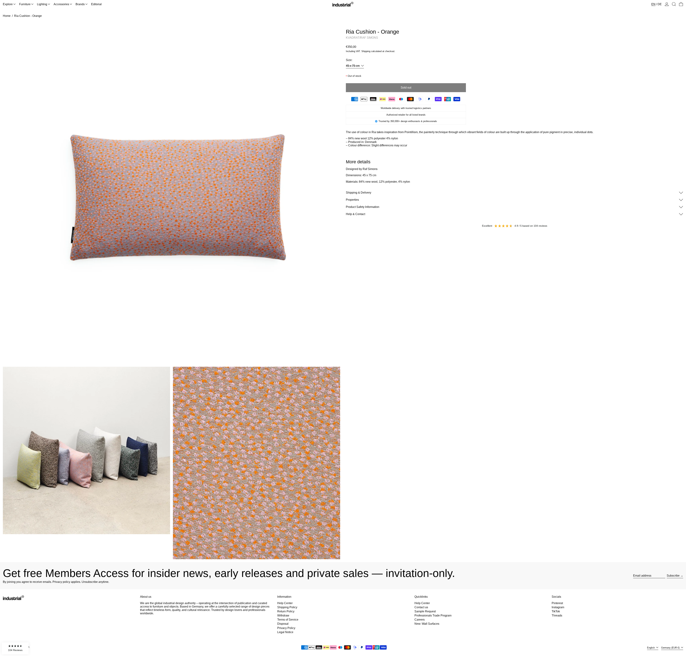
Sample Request (425, 611)
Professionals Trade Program (432, 615)
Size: (349, 60)
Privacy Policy (286, 628)
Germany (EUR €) (670, 647)
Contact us (421, 607)
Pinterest (557, 603)
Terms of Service (287, 619)
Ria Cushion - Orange (28, 15)
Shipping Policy (287, 607)
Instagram (558, 607)
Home (7, 15)
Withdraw (283, 615)
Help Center (285, 603)
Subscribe (673, 575)
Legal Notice (285, 632)
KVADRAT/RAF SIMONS (362, 37)
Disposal (283, 623)
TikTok (556, 611)
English (651, 647)
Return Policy (285, 611)
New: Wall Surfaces (426, 623)
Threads (557, 615)
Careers (419, 619)
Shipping (365, 51)
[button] (674, 4)
